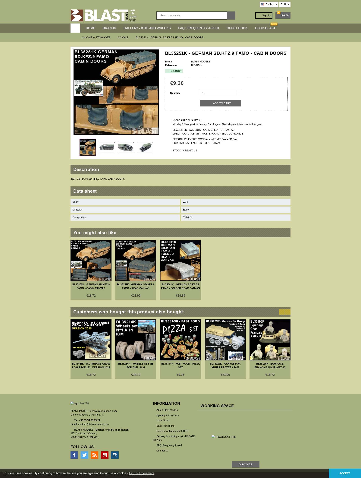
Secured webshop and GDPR (172, 431)
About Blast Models (167, 410)
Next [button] (287, 312)
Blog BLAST (266, 27)
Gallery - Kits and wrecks (147, 28)
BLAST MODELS (200, 61)
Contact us (162, 450)
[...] (101, 414)
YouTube (104, 455)
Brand (168, 61)
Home (90, 28)
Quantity (175, 93)
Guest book (237, 28)
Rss (94, 455)
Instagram (115, 455)
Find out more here (141, 473)
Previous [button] (282, 312)
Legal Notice (163, 420)
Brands (109, 28)
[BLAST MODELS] (104, 15)
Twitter (84, 455)
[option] (91, 270)
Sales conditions (165, 425)
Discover (245, 464)
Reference (171, 65)
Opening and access (167, 415)
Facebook (74, 455)
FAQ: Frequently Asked (198, 28)
